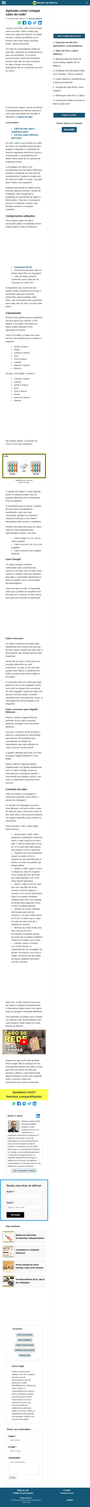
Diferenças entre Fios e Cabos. (70, 95)
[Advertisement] (24, 89)
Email (9, 1202)
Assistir (69, 129)
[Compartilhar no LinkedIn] (40, 23)
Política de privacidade (23, 1493)
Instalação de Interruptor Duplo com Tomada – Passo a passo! (69, 72)
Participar (15, 1215)
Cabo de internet (24, 1335)
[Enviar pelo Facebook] (24, 23)
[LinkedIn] (38, 1116)
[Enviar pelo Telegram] (30, 23)
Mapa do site (23, 1490)
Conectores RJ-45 (23, 267)
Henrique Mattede (35, 18)
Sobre (70, 1500)
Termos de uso (66, 1493)
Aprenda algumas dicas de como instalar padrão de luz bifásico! (67, 62)
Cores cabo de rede (25, 1345)
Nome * (12, 1436)
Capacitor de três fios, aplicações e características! (67, 44)
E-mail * (12, 1447)
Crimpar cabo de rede (24, 1350)
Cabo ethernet (24, 1340)
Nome (10, 1191)
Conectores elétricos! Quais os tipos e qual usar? (69, 102)
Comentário (14, 1458)
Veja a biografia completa (24, 1171)
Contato (66, 1490)
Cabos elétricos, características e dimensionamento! (69, 81)
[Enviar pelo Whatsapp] (19, 23)
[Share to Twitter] (35, 23)
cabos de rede (25, 117)
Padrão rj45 (24, 1355)
